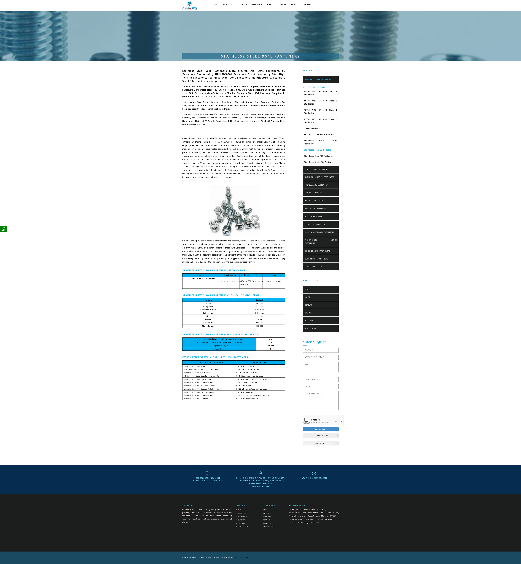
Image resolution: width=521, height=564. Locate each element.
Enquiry (295, 4)
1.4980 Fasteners (312, 128)
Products (242, 4)
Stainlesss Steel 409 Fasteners (318, 156)
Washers (268, 523)
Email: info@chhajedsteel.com (305, 523)
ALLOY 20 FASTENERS (314, 216)
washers (309, 320)
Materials (257, 4)
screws (308, 305)
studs (308, 313)
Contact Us (309, 4)
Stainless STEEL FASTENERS (318, 79)
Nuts (266, 513)
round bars (310, 328)
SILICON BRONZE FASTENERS (317, 251)
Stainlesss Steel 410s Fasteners (319, 162)
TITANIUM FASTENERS (315, 224)
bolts (308, 289)
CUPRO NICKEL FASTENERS (316, 259)
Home (215, 4)
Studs (267, 520)
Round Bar (269, 527)
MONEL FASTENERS (313, 193)
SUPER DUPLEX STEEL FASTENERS (319, 177)
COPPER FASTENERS (313, 266)
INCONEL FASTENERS (314, 200)
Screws (267, 516)
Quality (271, 4)
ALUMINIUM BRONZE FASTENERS (319, 232)
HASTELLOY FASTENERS (315, 208)
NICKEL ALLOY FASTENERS (316, 185)
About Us (227, 4)
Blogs (283, 4)
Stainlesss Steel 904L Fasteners (319, 150)
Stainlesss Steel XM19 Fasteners (319, 134)
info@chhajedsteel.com (314, 478)
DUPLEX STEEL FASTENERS (316, 169)
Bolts (267, 510)
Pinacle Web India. (242, 558)
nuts (307, 297)
